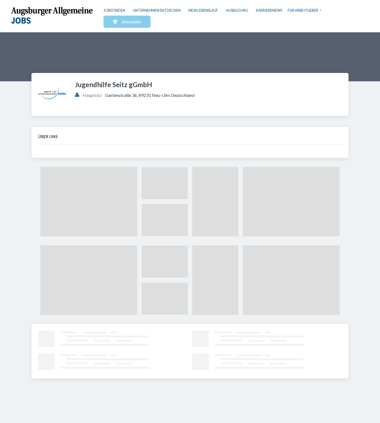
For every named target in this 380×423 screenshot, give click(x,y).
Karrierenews (269, 10)
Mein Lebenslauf (203, 10)
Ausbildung (237, 10)
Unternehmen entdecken (157, 10)
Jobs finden (114, 10)
